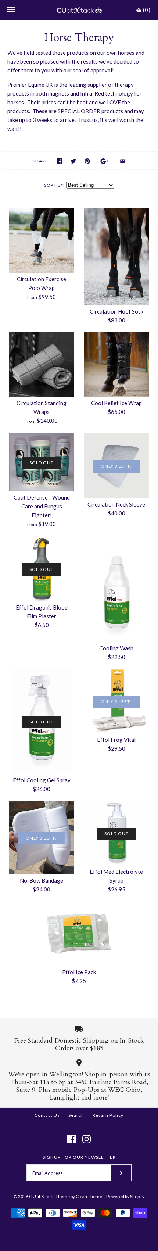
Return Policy (108, 1115)
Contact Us (47, 1115)
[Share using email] (122, 161)
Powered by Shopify (125, 1196)
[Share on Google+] (104, 161)
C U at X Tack (41, 1196)
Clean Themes (90, 1196)
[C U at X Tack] (79, 10)
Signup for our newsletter (79, 1157)
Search (76, 1115)
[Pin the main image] (87, 161)
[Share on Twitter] (73, 161)
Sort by (54, 185)
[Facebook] (71, 1139)
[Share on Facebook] (59, 161)
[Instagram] (86, 1139)
